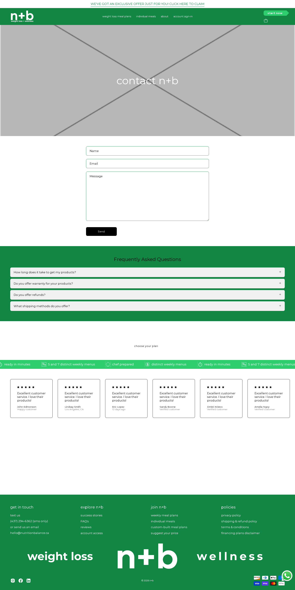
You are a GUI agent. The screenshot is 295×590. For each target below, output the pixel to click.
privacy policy (231, 515)
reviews (86, 527)
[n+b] (22, 16)
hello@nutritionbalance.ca (29, 533)
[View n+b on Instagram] (12, 580)
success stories (91, 515)
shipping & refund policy (239, 521)
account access (92, 533)
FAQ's (85, 521)
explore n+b (92, 507)
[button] (164, 16)
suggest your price (164, 533)
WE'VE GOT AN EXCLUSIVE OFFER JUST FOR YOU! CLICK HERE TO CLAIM (147, 4)
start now (275, 13)
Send (101, 231)
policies (228, 507)
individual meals (163, 521)
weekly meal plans (164, 515)
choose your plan (146, 346)
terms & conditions (235, 527)
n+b (152, 580)
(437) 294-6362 (21, 521)
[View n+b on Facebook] (20, 580)
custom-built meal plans (169, 527)
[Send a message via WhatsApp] (287, 575)
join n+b (158, 507)
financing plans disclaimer (240, 533)
